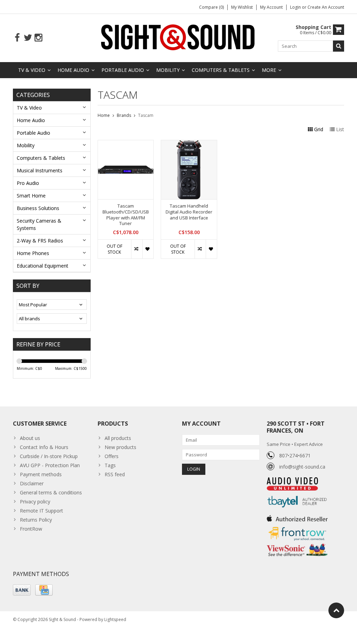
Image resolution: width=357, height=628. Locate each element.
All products (118, 438)
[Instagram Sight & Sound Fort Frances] (38, 38)
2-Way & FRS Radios (40, 240)
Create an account (325, 7)
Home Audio (73, 70)
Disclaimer (32, 483)
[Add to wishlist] (147, 249)
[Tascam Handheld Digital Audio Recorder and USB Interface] (189, 144)
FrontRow (31, 528)
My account (271, 7)
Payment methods (41, 474)
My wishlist (242, 7)
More (269, 70)
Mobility (168, 70)
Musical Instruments (39, 170)
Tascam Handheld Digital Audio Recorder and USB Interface (189, 212)
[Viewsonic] (297, 544)
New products (120, 447)
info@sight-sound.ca (302, 466)
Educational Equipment (42, 265)
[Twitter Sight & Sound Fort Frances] (27, 38)
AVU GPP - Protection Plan (50, 465)
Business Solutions (38, 208)
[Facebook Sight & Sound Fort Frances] (17, 38)
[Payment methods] (22, 590)
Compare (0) (211, 7)
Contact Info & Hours (44, 447)
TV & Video (31, 70)
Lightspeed (115, 619)
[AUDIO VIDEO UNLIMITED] (292, 481)
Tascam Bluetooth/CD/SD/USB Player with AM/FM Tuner (125, 215)
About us (30, 438)
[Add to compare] (136, 249)
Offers (112, 456)
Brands (124, 115)
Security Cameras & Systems (39, 224)
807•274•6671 (295, 455)
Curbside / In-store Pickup (49, 456)
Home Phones (33, 253)
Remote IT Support (41, 510)
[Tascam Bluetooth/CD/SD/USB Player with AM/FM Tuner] (126, 144)
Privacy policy (35, 501)
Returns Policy (36, 519)
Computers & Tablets (221, 70)
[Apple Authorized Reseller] (297, 516)
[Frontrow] (297, 527)
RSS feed (115, 474)
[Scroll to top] (336, 610)
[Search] (338, 46)
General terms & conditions (51, 492)
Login (296, 7)
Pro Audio (28, 183)
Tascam (145, 115)
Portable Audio (122, 70)
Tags (110, 465)
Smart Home (31, 195)
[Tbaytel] (297, 494)
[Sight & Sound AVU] (178, 36)
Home (104, 115)
